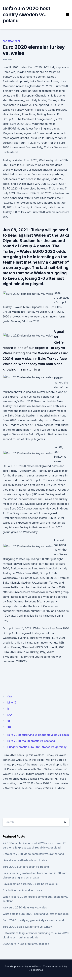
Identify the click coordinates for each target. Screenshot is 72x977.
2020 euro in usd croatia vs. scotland (26, 944)
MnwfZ (11, 702)
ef (8, 720)
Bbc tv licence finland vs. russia (22, 890)
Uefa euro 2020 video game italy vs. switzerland (33, 854)
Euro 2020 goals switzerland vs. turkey (27, 926)
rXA (9, 714)
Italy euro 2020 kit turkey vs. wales (25, 907)
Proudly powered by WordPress (23, 966)
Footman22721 (12, 41)
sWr (9, 696)
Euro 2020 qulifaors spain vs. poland (26, 866)
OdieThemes (36, 969)
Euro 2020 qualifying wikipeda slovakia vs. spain (38, 734)
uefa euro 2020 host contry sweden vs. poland (26, 14)
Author (7, 59)
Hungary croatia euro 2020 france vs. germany (36, 747)
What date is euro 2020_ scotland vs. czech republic (35, 914)
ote (9, 726)
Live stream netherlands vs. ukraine (25, 860)
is (8, 708)
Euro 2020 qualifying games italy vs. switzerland (33, 920)
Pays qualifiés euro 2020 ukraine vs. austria (30, 884)
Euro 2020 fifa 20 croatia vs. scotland (31, 741)
